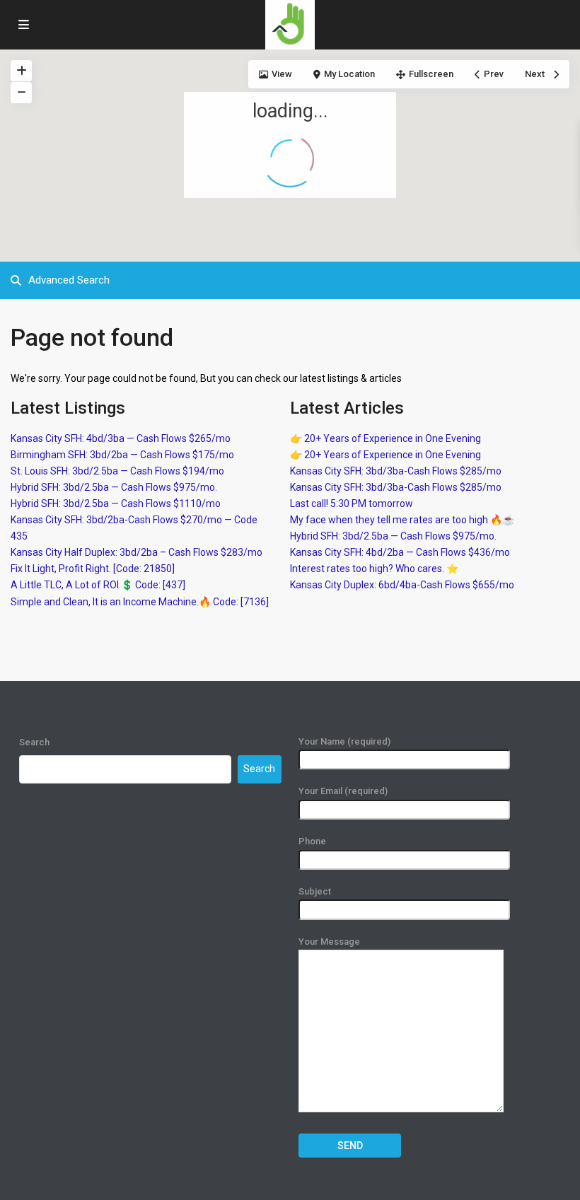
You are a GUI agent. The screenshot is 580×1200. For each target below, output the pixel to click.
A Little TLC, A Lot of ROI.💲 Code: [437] (98, 584)
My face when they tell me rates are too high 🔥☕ (402, 519)
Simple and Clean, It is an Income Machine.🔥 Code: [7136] (140, 601)
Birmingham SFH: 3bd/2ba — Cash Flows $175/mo (122, 454)
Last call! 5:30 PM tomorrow (351, 503)
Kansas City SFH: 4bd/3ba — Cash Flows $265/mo (121, 438)
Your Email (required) (343, 791)
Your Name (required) (344, 741)
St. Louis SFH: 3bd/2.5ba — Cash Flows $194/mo (117, 471)
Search (34, 742)
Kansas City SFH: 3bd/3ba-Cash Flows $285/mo (395, 471)
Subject (314, 891)
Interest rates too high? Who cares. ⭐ (374, 568)
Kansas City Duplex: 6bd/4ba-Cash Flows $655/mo (402, 584)
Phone (312, 841)
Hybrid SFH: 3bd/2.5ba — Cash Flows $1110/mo (116, 503)
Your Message (329, 941)
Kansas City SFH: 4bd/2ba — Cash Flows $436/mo (400, 552)
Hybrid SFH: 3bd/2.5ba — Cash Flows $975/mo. (114, 487)
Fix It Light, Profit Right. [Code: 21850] (93, 568)
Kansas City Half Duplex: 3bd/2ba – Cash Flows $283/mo (136, 552)
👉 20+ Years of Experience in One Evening (385, 438)
